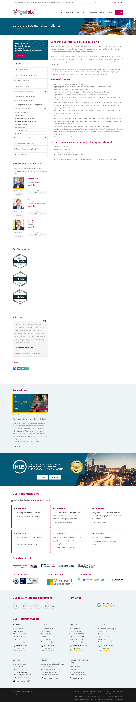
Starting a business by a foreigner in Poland (29, 419)
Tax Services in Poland (21, 81)
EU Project (97, 699)
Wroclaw (18, 215)
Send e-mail (38, 192)
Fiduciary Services (20, 115)
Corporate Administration (22, 109)
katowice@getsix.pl (24, 677)
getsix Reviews (20, 500)
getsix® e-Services (44, 2)
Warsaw (18, 194)
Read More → (17, 446)
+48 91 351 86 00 (106, 634)
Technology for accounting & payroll (26, 149)
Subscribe (20, 55)
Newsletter (21, 2)
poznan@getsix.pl (52, 642)
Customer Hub (56, 2)
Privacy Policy (79, 696)
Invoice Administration (21, 124)
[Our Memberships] (25, 569)
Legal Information (95, 691)
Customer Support (68, 2)
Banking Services (19, 133)
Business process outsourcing (24, 143)
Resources (93, 12)
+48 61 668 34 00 (49, 634)
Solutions (80, 12)
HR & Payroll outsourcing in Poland (25, 75)
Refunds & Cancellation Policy (83, 699)
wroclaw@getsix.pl (24, 642)
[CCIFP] (48, 569)
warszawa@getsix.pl (81, 642)
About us (56, 12)
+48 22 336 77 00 (78, 634)
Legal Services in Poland (22, 86)
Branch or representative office (24, 101)
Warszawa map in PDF (79, 646)
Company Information (81, 691)
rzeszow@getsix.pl (52, 675)
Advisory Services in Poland (23, 138)
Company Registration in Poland (24, 96)
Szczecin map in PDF (108, 646)
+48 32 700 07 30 (21, 669)
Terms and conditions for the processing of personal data (104, 696)
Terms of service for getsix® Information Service (107, 694)
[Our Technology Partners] (60, 584)
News (102, 12)
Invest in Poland (31, 2)
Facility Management (21, 130)
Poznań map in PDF (50, 646)
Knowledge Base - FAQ (109, 699)
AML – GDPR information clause (112, 691)
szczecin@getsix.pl (109, 642)
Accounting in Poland (21, 69)
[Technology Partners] (100, 581)
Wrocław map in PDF (23, 646)
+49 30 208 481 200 (79, 672)
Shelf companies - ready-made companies (28, 105)
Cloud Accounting (20, 154)
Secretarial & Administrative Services (25, 118)
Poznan (18, 236)
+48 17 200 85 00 (49, 669)
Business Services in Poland (23, 92)
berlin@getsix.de (80, 675)
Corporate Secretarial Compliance (25, 121)
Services (68, 12)
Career (15, 2)
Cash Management (20, 127)
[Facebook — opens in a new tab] (16, 606)
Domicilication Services (21, 112)
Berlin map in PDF (78, 678)
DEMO (109, 12)
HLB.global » (55, 477)
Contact (119, 12)
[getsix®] (24, 14)
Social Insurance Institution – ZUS (77, 121)
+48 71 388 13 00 (21, 634)
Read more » (42, 477)
